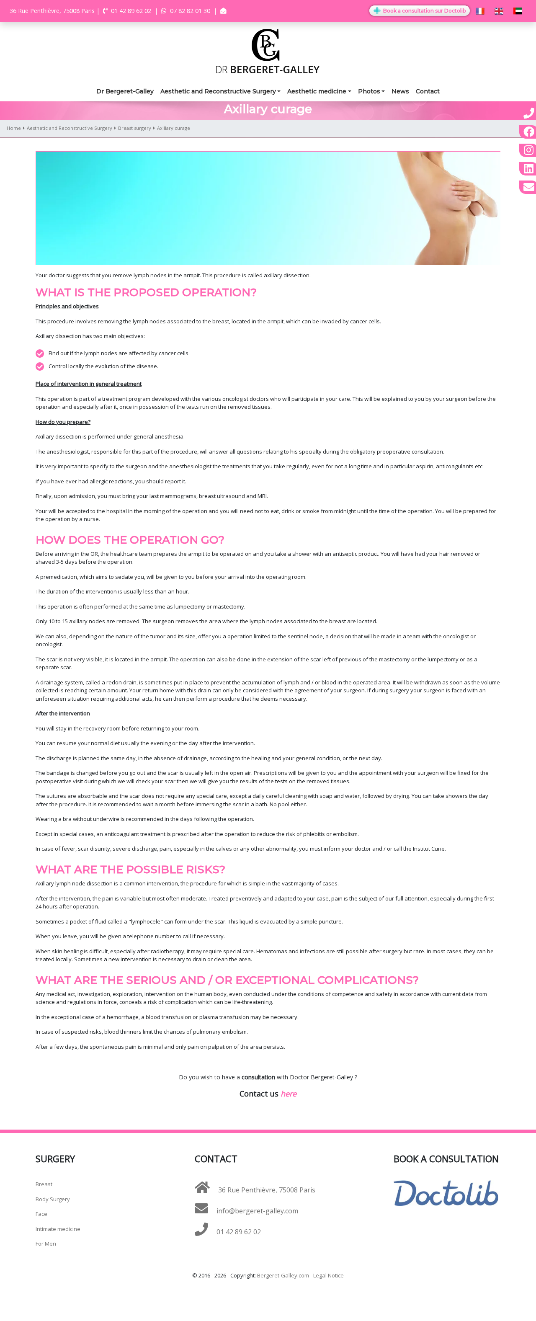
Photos (369, 91)
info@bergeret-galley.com (256, 1210)
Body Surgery (53, 1199)
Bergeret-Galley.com (283, 1275)
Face (41, 1214)
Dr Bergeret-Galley (125, 91)
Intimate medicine (58, 1229)
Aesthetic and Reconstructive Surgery (218, 91)
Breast (44, 1184)
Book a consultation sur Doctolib (424, 11)
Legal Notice (328, 1275)
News (400, 91)
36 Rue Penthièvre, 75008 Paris (265, 1190)
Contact (428, 91)
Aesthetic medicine (316, 91)
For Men (46, 1243)
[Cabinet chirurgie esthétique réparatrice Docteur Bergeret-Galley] (268, 50)
